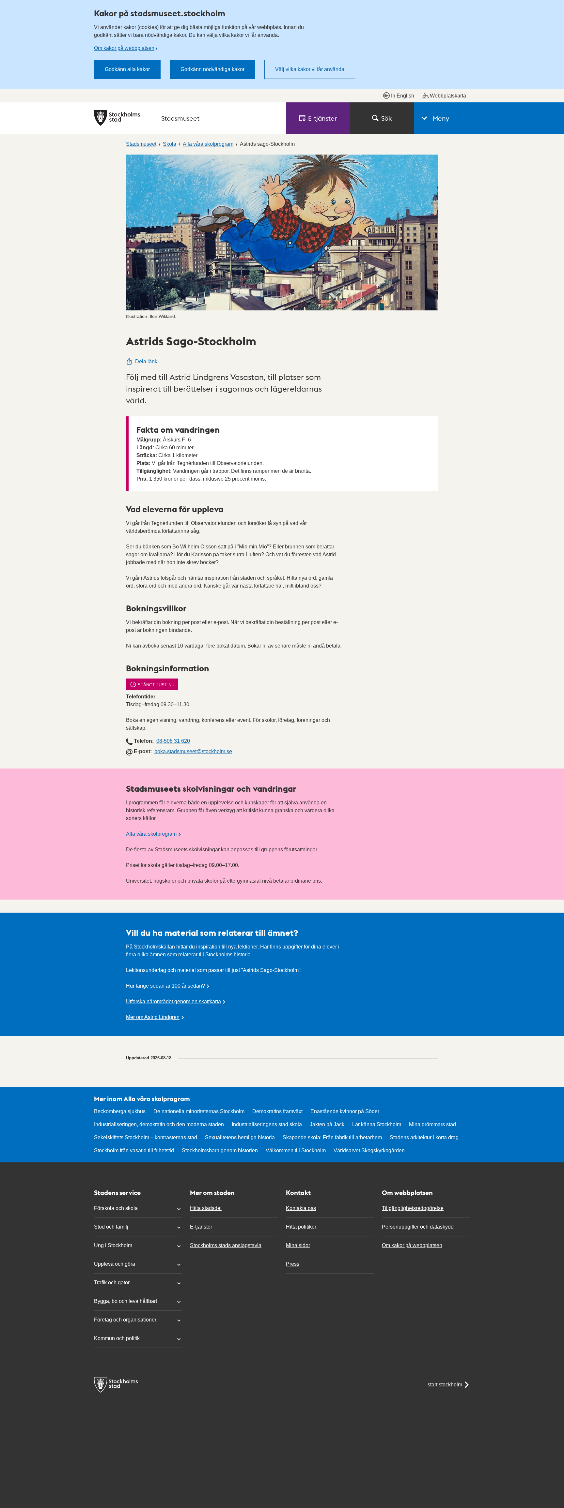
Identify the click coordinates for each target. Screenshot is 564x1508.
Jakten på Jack (327, 1124)
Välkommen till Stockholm (296, 1150)
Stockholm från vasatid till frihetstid (134, 1150)
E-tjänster (201, 1227)
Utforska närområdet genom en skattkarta (173, 1001)
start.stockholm (445, 1384)
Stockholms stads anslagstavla (225, 1245)
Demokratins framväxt (277, 1111)
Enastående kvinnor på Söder (344, 1111)
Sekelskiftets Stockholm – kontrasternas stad (145, 1137)
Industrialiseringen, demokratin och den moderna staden (159, 1124)
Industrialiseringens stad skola (267, 1124)
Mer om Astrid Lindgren (153, 1017)
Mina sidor (298, 1245)
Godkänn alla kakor (127, 69)
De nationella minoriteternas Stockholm (198, 1111)
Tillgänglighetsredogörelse (413, 1208)
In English (402, 95)
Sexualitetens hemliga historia (240, 1137)
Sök (386, 118)
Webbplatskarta (448, 95)
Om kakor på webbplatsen (124, 48)
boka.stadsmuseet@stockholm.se (193, 751)
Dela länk (146, 361)
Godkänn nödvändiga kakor (212, 69)
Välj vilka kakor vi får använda (309, 69)
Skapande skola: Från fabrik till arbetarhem (332, 1137)
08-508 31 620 (173, 741)
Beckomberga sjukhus (120, 1111)
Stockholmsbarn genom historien (220, 1150)
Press (292, 1264)
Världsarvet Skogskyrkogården (369, 1150)
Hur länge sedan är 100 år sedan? (165, 986)
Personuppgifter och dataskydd (418, 1227)
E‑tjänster (322, 118)
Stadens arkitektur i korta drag (424, 1137)
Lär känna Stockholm (376, 1124)
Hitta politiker (301, 1227)
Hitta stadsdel (206, 1208)
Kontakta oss (301, 1208)
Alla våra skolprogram (151, 834)
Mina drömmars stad (432, 1124)
